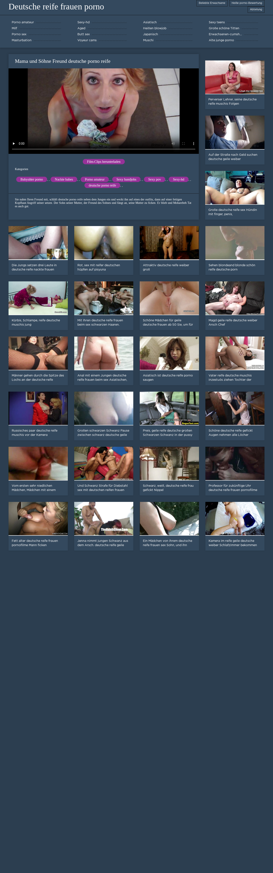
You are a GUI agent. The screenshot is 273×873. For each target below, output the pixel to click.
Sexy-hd (178, 179)
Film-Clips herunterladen (104, 161)
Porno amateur (95, 179)
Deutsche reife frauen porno (56, 6)
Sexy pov (154, 179)
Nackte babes (64, 179)
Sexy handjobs (126, 179)
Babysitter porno (31, 179)
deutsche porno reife (102, 185)
